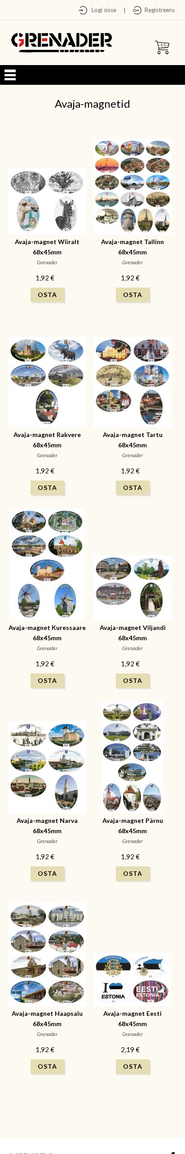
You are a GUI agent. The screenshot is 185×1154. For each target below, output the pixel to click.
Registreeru (158, 9)
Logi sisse (102, 9)
